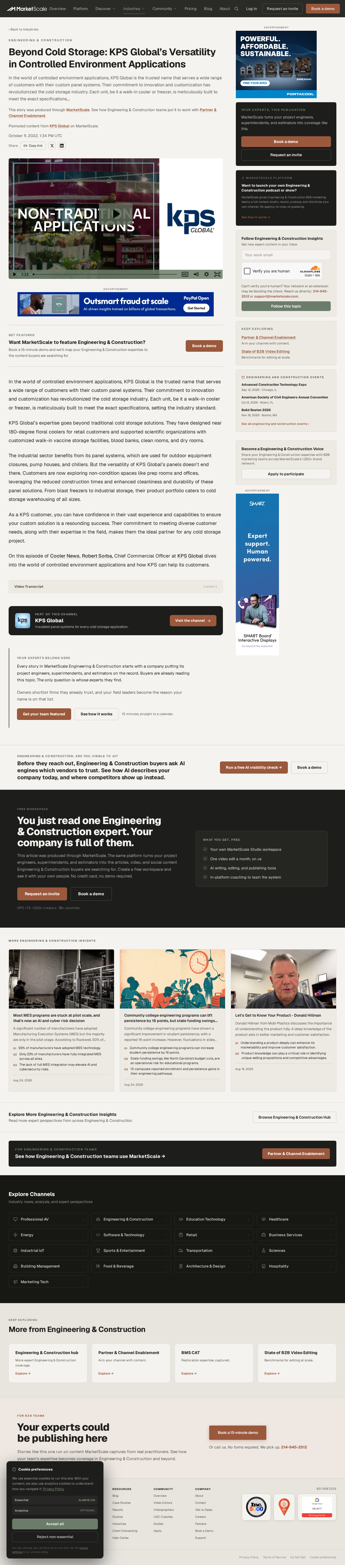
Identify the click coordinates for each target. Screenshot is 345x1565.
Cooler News (65, 556)
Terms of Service (274, 1557)
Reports (117, 1510)
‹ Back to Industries (23, 29)
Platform (80, 8)
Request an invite (282, 8)
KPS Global (59, 126)
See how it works (96, 714)
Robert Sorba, (97, 556)
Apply (158, 1531)
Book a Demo (204, 1531)
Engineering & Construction (40, 40)
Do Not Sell (298, 1557)
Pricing (190, 8)
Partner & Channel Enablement (269, 337)
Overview (57, 8)
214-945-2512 (294, 1447)
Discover (103, 8)
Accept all (55, 1524)
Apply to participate (286, 473)
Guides (158, 1524)
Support (200, 1538)
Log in (251, 8)
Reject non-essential (55, 1537)
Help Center (120, 1538)
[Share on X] (52, 145)
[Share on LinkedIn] (61, 145)
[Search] (236, 8)
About (225, 8)
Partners (200, 1524)
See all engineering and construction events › (275, 424)
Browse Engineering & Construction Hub (294, 1117)
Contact (200, 1503)
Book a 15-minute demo (238, 1432)
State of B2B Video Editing (266, 351)
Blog (208, 8)
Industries (131, 8)
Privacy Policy (249, 1557)
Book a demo (204, 345)
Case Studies (121, 1503)
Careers (200, 1517)
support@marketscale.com (276, 296)
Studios (117, 1517)
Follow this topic (286, 306)
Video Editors (163, 1503)
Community (162, 8)
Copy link (36, 145)
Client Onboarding (124, 1531)
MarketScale (77, 109)
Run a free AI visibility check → (254, 767)
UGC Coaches (163, 1517)
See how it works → (256, 217)
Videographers (164, 1510)
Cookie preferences (323, 1557)
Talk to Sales (203, 1510)
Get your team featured (44, 714)
